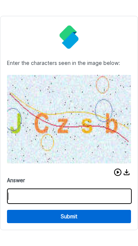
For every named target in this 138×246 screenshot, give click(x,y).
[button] (117, 172)
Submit (69, 216)
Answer (16, 180)
